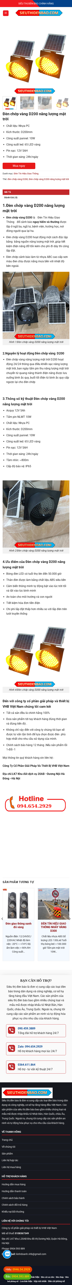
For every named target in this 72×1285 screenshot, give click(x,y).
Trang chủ (7, 1139)
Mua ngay (19, 165)
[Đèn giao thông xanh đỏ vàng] (18, 904)
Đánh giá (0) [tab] (10, 197)
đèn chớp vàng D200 (18, 179)
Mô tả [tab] (7, 192)
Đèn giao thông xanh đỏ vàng (18, 925)
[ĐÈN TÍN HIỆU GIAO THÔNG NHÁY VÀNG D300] (53, 904)
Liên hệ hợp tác (10, 1160)
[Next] (63, 60)
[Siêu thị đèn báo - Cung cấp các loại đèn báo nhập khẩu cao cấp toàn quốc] (39, 13)
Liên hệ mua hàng (11, 1167)
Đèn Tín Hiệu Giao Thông (26, 173)
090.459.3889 (26, 1028)
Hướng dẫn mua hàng (14, 1184)
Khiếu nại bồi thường (13, 1211)
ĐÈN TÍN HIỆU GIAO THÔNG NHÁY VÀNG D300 (53, 927)
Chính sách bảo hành (13, 1198)
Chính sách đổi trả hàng (14, 1204)
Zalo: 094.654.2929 (30, 1046)
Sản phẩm (7, 1153)
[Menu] (6, 13)
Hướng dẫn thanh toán (14, 1191)
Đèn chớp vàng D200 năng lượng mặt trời (49, 179)
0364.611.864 (26, 1064)
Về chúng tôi (8, 1146)
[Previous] (8, 60)
